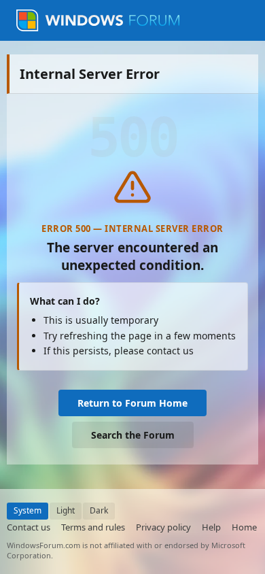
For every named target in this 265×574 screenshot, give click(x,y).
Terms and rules (93, 527)
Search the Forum (133, 434)
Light (65, 510)
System (27, 510)
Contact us (28, 527)
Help (211, 527)
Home (244, 527)
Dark (99, 510)
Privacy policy (163, 527)
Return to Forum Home (132, 402)
